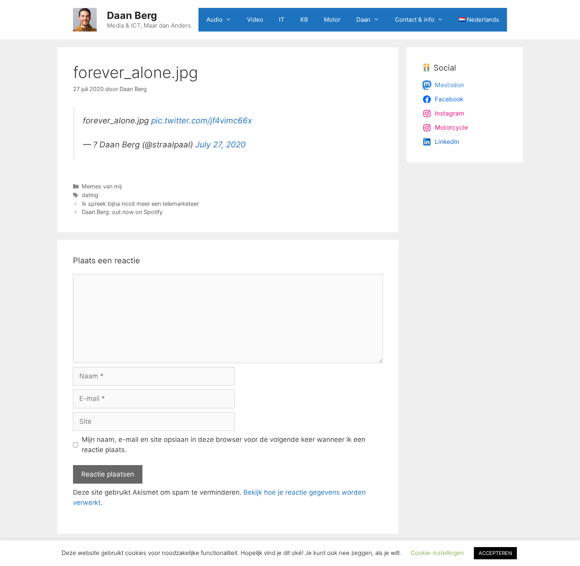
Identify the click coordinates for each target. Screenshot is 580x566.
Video (255, 19)
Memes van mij (102, 186)
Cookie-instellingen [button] (437, 553)
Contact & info (414, 19)
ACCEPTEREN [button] (495, 553)
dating (90, 195)
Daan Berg (132, 15)
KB (304, 19)
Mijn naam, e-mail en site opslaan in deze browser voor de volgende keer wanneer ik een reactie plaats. (223, 445)
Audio (214, 19)
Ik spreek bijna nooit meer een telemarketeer (140, 203)
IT (281, 19)
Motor (332, 19)
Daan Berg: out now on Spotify (122, 212)
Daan (363, 19)
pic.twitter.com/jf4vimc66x (201, 120)
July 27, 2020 (220, 144)
